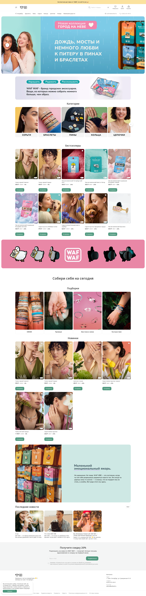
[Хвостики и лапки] (87, 311)
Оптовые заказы (94, 593)
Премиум (58, 332)
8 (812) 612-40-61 (111, 582)
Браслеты (28, 13)
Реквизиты (57, 593)
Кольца (46, 13)
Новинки (73, 338)
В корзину (20, 190)
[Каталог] (16, 7)
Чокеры (59, 13)
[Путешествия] (116, 311)
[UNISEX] (29, 311)
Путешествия (116, 332)
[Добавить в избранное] (36, 151)
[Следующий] (131, 124)
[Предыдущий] (7, 45)
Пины (34, 13)
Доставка (36, 593)
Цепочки (52, 13)
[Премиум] (58, 311)
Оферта (64, 593)
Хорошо (9, 591)
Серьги (40, 13)
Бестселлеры (73, 145)
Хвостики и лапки (87, 332)
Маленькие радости (69, 13)
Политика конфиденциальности (78, 593)
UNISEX (29, 332)
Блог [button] (128, 507)
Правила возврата (46, 593)
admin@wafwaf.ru (111, 586)
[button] (115, 7)
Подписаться (92, 558)
